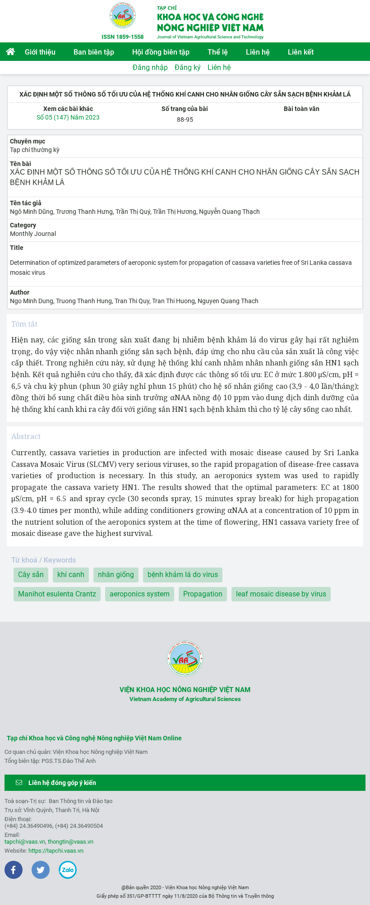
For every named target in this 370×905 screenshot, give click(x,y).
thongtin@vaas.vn (70, 841)
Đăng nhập (150, 67)
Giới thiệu (40, 52)
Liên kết (301, 52)
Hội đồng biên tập (161, 52)
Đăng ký (188, 67)
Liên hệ (258, 52)
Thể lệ (218, 52)
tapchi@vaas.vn (25, 841)
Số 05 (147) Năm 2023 (68, 117)
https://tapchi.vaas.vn (55, 850)
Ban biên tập (94, 52)
